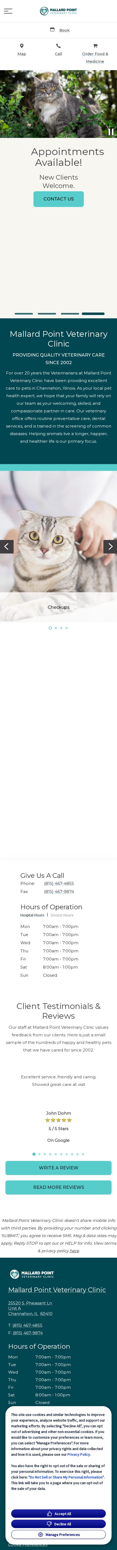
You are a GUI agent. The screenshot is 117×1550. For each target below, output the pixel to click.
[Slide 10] (83, 1154)
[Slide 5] (56, 1154)
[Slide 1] (24, 314)
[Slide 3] (70, 314)
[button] (8, 11)
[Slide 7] (67, 1154)
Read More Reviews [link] (58, 1187)
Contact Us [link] (59, 199)
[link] (58, 11)
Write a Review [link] (58, 1167)
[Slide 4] (93, 314)
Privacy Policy (78, 1454)
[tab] (34, 916)
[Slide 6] (61, 1154)
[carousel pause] (111, 132)
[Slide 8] (72, 1154)
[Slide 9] (77, 1154)
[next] (110, 104)
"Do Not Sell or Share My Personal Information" (66, 1477)
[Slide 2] (47, 314)
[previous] (7, 104)
